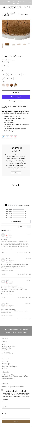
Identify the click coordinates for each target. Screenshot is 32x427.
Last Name (5, 407)
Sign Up (16, 422)
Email (4, 414)
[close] (2, 390)
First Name (5, 400)
